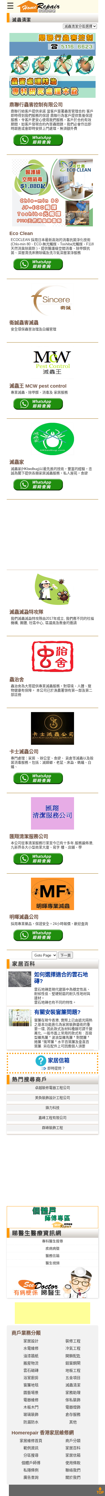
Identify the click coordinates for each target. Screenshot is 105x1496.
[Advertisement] (52, 534)
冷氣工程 (72, 1348)
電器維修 (30, 1400)
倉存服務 (72, 1414)
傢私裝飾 (72, 1400)
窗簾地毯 (30, 1385)
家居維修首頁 (31, 1440)
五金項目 (72, 1378)
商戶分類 (72, 1440)
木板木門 (30, 1407)
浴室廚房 (30, 1378)
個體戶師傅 (31, 1463)
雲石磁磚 (30, 1370)
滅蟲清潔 (72, 1385)
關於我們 (72, 1477)
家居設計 (30, 1341)
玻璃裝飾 (30, 1414)
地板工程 (72, 1370)
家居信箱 (72, 1455)
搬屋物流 (30, 1363)
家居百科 (72, 1448)
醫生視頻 (53, 1263)
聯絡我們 (72, 1470)
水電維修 (30, 1348)
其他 (73, 1422)
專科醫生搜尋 (52, 1241)
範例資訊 (30, 1448)
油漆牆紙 (30, 1356)
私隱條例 (30, 1470)
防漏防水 (30, 1422)
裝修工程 (72, 1341)
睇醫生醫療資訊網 (37, 1233)
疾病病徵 (53, 1248)
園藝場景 (30, 1392)
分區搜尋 (30, 1455)
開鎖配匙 (72, 1356)
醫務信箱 (53, 1256)
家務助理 (72, 1392)
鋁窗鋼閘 (72, 1363)
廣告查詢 (30, 1477)
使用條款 (72, 1463)
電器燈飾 (72, 1407)
